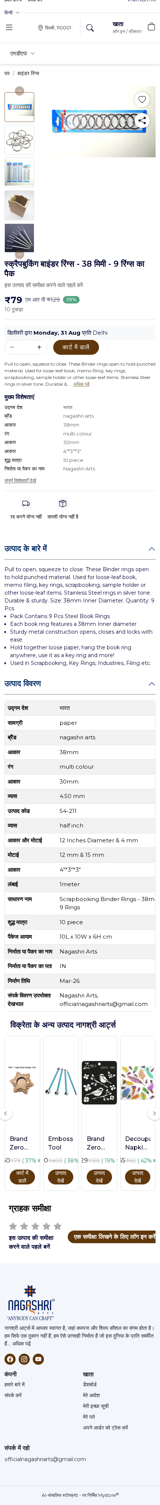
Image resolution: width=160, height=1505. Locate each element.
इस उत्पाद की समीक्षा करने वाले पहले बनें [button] (43, 285)
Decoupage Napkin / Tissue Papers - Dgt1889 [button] (137, 1143)
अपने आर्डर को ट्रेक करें (105, 1427)
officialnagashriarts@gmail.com (45, 1459)
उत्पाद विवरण (22, 683)
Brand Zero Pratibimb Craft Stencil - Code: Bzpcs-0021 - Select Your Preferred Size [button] (99, 1143)
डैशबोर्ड (90, 1384)
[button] (12, 12)
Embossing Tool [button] (60, 1143)
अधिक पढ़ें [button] (81, 384)
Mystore (108, 1495)
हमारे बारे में (14, 1384)
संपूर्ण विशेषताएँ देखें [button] (20, 480)
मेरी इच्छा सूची (96, 1406)
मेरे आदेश (91, 1395)
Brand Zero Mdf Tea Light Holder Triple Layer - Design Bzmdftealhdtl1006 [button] (22, 1143)
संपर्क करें (13, 1395)
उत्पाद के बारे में (25, 548)
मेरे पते (89, 1417)
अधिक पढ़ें (21, 1343)
